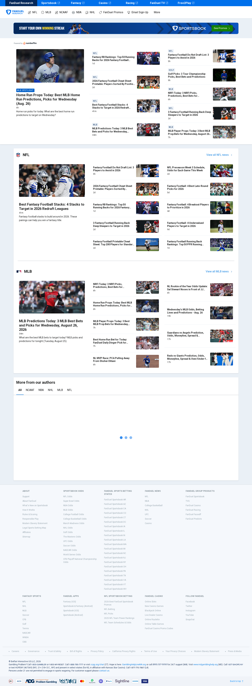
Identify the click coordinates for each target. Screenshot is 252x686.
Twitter (189, 606)
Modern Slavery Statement (34, 523)
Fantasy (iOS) (69, 601)
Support (25, 496)
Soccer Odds (69, 545)
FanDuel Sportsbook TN (115, 575)
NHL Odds (68, 528)
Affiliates (26, 532)
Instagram (190, 610)
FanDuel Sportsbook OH (115, 566)
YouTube (190, 615)
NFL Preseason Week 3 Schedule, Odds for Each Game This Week (186, 169)
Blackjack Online (153, 610)
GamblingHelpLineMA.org (134, 664)
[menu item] (15, 9)
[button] (222, 28)
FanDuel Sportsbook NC (115, 553)
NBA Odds (68, 505)
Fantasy (76, 3)
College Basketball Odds (75, 519)
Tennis (25, 628)
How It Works (28, 510)
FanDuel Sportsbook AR (115, 499)
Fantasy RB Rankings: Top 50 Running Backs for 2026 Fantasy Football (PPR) (113, 60)
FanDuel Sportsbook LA (115, 540)
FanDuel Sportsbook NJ (115, 557)
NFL (34, 12)
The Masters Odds (72, 537)
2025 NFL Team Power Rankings (119, 618)
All (20, 390)
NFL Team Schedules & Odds (117, 622)
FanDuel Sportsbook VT (115, 584)
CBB (24, 642)
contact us (104, 671)
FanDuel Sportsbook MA (115, 544)
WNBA (25, 637)
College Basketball (154, 505)
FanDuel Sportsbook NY (115, 562)
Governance (33, 651)
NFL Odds (67, 496)
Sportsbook (49, 3)
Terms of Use (150, 651)
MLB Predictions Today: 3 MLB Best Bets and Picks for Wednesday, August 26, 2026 (112, 131)
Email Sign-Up (139, 12)
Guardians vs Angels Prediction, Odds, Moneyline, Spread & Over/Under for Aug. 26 (185, 335)
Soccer (148, 519)
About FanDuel (29, 501)
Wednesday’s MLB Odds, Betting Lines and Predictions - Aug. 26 (185, 311)
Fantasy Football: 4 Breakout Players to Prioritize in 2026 (188, 206)
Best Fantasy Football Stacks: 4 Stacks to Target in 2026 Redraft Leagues (110, 107)
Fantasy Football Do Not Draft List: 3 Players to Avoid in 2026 (188, 56)
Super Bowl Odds (71, 501)
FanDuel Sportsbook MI (114, 549)
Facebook (190, 601)
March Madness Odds (73, 523)
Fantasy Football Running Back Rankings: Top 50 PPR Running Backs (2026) (184, 244)
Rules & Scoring (29, 514)
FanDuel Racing (193, 510)
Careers (15, 651)
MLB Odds (68, 510)
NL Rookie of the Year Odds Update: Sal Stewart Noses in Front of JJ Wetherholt (187, 289)
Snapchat (190, 619)
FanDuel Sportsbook (195, 496)
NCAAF (63, 12)
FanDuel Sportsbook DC (115, 522)
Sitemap (26, 537)
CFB (24, 619)
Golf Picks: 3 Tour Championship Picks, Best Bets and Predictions (186, 75)
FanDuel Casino (193, 505)
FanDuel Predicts (194, 519)
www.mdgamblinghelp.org (205, 664)
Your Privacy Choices (176, 651)
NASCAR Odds (70, 550)
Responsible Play (30, 519)
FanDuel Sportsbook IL (114, 531)
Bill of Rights (76, 651)
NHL (92, 12)
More (157, 12)
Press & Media (235, 651)
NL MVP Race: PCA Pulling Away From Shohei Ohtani (111, 360)
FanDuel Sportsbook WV (115, 589)
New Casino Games (154, 606)
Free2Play (184, 3)
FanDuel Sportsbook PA (115, 571)
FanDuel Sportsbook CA (115, 508)
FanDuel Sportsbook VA (115, 580)
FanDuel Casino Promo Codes (159, 628)
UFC (147, 514)
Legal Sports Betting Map (34, 528)
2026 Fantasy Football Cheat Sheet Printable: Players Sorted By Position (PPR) (113, 84)
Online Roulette (152, 619)
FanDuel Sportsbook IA (114, 526)
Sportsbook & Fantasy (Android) (78, 606)
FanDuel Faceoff (193, 514)
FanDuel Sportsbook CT (115, 517)
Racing (130, 3)
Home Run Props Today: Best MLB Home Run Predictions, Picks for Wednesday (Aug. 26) (48, 99)
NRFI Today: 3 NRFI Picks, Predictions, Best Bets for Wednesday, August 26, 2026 (184, 96)
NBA (78, 12)
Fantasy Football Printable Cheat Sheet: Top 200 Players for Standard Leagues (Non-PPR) (113, 244)
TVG (188, 501)
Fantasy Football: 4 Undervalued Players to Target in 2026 (185, 224)
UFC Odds (68, 541)
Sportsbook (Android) (73, 615)
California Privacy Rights (123, 651)
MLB (48, 12)
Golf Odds (68, 532)
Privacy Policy (97, 651)
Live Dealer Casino (154, 615)
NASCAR (26, 633)
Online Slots (150, 601)
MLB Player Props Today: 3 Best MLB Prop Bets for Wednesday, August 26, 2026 (189, 134)
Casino (103, 3)
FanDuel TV (157, 3)
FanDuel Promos (113, 12)
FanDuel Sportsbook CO (115, 513)
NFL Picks (108, 613)
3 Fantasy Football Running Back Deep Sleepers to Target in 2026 (189, 113)
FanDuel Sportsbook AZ (115, 504)
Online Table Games (154, 624)
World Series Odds (72, 554)
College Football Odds (73, 514)
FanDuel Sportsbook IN (114, 535)
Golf (24, 624)
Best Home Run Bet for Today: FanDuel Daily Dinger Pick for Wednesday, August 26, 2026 (110, 342)
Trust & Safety (54, 651)
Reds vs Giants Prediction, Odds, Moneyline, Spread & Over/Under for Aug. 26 (187, 358)
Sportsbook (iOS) (71, 610)
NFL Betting (109, 609)
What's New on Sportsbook (35, 505)
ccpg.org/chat (97, 664)
